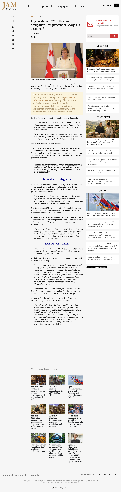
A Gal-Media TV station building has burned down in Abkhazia (101, 172)
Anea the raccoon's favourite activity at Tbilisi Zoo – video (56, 391)
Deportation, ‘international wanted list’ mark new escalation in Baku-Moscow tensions (101, 88)
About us (7, 475)
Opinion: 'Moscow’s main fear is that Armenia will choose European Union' (75, 392)
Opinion (44, 6)
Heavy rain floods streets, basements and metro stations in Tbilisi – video (101, 70)
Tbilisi (33, 37)
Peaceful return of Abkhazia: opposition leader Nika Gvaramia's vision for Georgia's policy (101, 108)
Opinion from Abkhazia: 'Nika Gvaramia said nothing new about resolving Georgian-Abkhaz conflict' (56, 451)
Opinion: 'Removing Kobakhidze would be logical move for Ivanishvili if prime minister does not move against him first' (75, 453)
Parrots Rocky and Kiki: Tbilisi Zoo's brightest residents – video (38, 448)
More (83, 6)
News (30, 6)
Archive (34, 16)
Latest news (102, 116)
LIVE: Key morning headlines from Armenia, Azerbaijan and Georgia (55, 421)
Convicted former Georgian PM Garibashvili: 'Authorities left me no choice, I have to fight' (101, 181)
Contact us (19, 475)
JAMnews (35, 34)
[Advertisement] (57, 346)
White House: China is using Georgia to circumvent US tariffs (102, 98)
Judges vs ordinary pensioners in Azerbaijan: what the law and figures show (101, 259)
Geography (62, 6)
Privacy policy (33, 475)
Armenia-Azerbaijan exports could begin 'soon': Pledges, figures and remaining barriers (37, 422)
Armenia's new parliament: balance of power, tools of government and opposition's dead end (38, 393)
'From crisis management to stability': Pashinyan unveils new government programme (75, 421)
